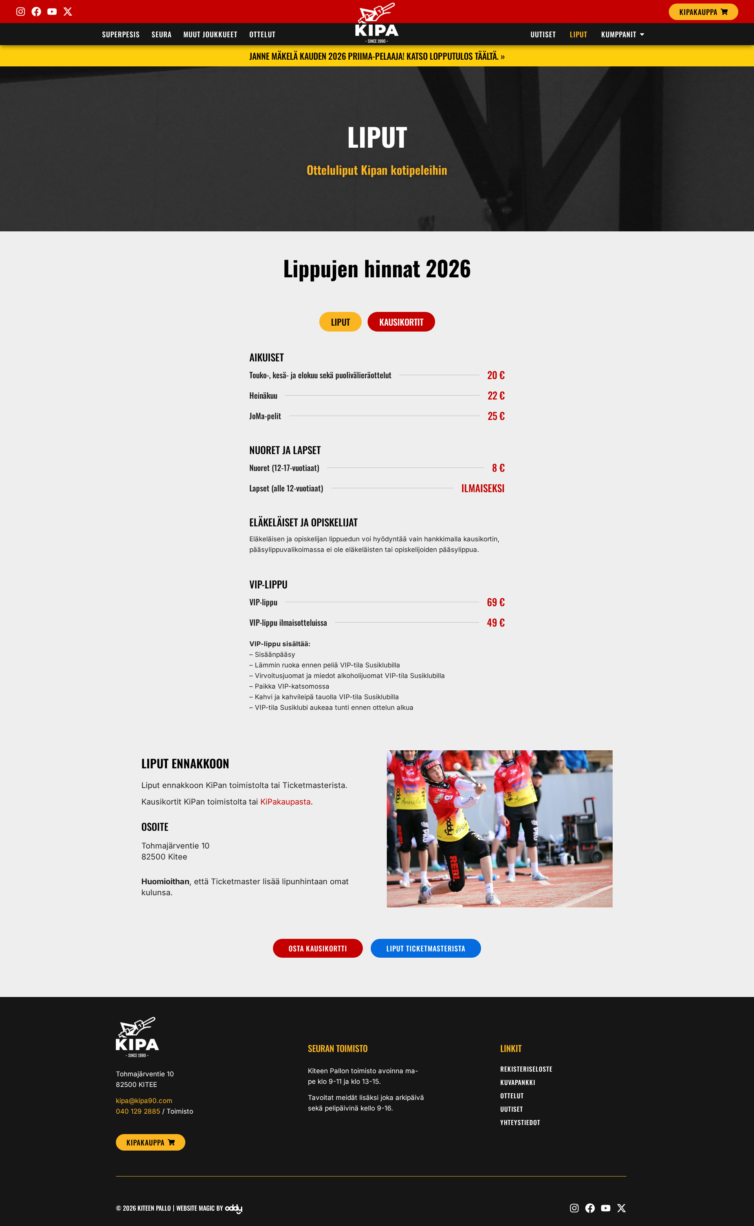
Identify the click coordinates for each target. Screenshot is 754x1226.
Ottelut (262, 34)
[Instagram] (21, 11)
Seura (162, 34)
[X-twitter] (68, 11)
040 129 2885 (138, 1111)
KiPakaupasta (285, 801)
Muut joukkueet (210, 34)
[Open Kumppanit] (642, 34)
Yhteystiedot (520, 1122)
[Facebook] (36, 11)
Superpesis (121, 34)
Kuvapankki (517, 1082)
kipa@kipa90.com (144, 1101)
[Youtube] (52, 11)
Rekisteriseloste (526, 1069)
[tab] (340, 322)
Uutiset (511, 1109)
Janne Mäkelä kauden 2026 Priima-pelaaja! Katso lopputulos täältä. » (377, 55)
